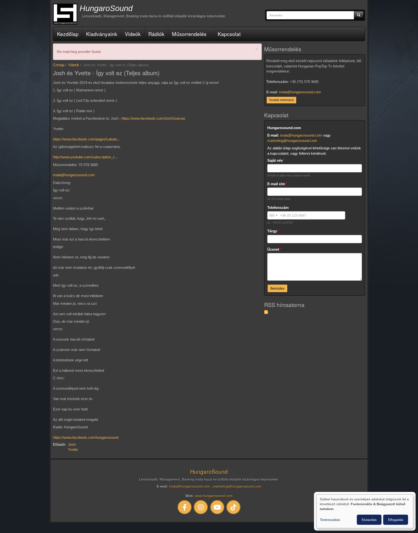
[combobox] (273, 215)
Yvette (73, 449)
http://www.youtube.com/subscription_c (84, 157)
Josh (72, 444)
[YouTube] (217, 507)
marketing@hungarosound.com (292, 141)
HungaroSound (106, 8)
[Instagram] (201, 507)
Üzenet (273, 249)
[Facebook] (184, 507)
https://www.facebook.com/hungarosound (85, 437)
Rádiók (156, 33)
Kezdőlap (68, 33)
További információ (281, 100)
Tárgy (272, 231)
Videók (133, 33)
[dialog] (364, 511)
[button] (256, 49)
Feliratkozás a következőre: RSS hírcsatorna (266, 312)
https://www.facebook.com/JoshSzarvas (153, 118)
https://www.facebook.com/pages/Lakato (85, 139)
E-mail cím (276, 184)
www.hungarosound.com (214, 496)
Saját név (275, 160)
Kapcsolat (229, 33)
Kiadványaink (101, 33)
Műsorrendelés (189, 33)
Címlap (58, 65)
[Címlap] (65, 14)
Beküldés (277, 288)
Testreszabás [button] (330, 520)
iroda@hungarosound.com (74, 175)
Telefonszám (278, 207)
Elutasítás (369, 520)
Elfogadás (395, 520)
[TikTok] (233, 507)
